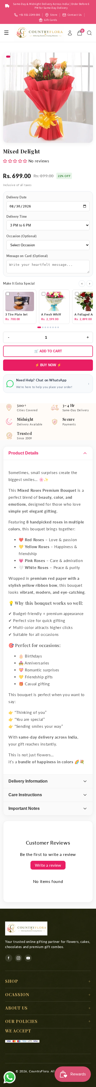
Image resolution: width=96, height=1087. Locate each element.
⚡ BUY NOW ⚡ (48, 365)
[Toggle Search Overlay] (89, 33)
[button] (15, 161)
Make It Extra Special (19, 283)
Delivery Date (16, 197)
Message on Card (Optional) (27, 256)
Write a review (48, 865)
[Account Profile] (70, 33)
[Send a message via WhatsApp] (10, 1077)
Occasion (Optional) (21, 236)
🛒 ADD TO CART (48, 351)
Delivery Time (16, 216)
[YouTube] (28, 958)
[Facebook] (8, 958)
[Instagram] (18, 958)
